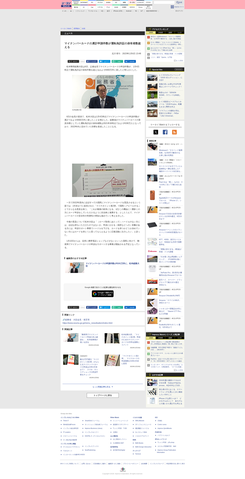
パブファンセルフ (164, 435)
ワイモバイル (92, 11)
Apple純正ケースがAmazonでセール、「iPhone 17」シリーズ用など (170, 200)
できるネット (67, 451)
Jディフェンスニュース (143, 424)
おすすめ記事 (157, 375)
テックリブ (136, 451)
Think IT (66, 421)
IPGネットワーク (161, 439)
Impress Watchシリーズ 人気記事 (166, 334)
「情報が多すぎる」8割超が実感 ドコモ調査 (166, 54)
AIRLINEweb (139, 421)
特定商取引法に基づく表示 (175, 464)
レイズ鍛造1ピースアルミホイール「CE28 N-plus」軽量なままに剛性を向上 (170, 104)
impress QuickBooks (165, 428)
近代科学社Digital (119, 450)
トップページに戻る (103, 395)
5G (136, 11)
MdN (134, 440)
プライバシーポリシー (130, 464)
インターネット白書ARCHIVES (74, 454)
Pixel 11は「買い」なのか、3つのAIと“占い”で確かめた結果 (170, 184)
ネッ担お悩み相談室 (70, 440)
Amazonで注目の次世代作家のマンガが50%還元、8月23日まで (170, 216)
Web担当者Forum (69, 424)
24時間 (160, 33)
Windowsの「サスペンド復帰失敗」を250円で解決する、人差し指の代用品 (170, 152)
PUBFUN (158, 432)
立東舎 (115, 432)
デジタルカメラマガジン (71, 447)
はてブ (106, 61)
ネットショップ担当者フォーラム (96, 424)
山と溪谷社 (114, 436)
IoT (142, 11)
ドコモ (64, 11)
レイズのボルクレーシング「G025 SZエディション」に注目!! (170, 77)
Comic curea (162, 424)
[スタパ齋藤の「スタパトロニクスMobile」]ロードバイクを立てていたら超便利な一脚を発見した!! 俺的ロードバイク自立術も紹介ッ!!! (167, 44)
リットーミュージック (120, 421)
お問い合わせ (86, 464)
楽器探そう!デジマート (121, 424)
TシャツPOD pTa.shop (166, 442)
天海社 (160, 421)
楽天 (108, 11)
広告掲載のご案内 (99, 464)
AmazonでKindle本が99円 (169, 296)
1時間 (151, 33)
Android (128, 11)
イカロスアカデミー (142, 436)
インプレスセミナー (92, 432)
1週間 (170, 33)
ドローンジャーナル (70, 436)
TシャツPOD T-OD (120, 428)
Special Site (157, 70)
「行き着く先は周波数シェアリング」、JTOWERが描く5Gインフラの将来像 (170, 259)
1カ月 (180, 33)
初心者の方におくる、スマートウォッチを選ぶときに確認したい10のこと (170, 391)
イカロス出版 (137, 417)
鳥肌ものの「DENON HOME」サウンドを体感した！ (169, 95)
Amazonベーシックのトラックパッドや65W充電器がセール (170, 232)
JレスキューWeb (141, 432)
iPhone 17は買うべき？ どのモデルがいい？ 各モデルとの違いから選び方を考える (170, 401)
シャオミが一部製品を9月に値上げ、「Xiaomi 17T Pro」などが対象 (170, 311)
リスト (82, 61)
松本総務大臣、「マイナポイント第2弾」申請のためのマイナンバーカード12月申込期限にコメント (130, 339)
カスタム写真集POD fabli (167, 446)
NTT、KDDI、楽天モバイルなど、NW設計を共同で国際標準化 (170, 242)
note (119, 61)
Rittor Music (114, 417)
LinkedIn (131, 61)
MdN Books (139, 443)
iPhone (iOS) (117, 11)
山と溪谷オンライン (120, 439)
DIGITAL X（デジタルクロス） (95, 436)
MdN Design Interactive (143, 447)
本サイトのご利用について (69, 464)
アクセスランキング (160, 29)
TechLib (138, 454)
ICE (156, 417)
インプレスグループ (157, 464)
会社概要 (144, 464)
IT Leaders (67, 432)
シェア (93, 61)
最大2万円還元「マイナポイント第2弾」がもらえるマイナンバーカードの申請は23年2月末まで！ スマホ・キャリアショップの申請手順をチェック (89, 367)
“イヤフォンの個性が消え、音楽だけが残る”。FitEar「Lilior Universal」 (170, 113)
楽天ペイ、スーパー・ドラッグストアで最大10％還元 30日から (170, 282)
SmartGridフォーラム (92, 421)
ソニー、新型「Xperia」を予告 (161, 57)
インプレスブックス (92, 446)
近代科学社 (114, 447)
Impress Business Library (93, 428)
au (71, 11)
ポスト (75, 61)
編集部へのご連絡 (114, 464)
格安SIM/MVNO (151, 11)
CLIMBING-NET (118, 443)
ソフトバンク (80, 11)
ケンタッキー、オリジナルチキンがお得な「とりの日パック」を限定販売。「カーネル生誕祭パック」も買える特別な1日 (167, 367)
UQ (102, 11)
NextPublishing (90, 450)
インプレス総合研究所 (70, 428)
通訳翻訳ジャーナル (142, 428)
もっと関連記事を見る (101, 387)
